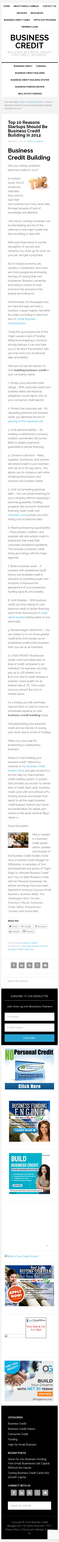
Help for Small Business (22, 1444)
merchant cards (17, 515)
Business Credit (29, 41)
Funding (13, 1439)
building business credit (35, 946)
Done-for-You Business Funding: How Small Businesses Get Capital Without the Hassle (28, 1463)
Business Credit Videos (21, 1428)
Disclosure (27, 1529)
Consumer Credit (18, 1434)
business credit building (21, 949)
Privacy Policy (12, 1529)
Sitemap (39, 1529)
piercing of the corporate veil (25, 421)
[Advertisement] (25, 1225)
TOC (48, 1525)
